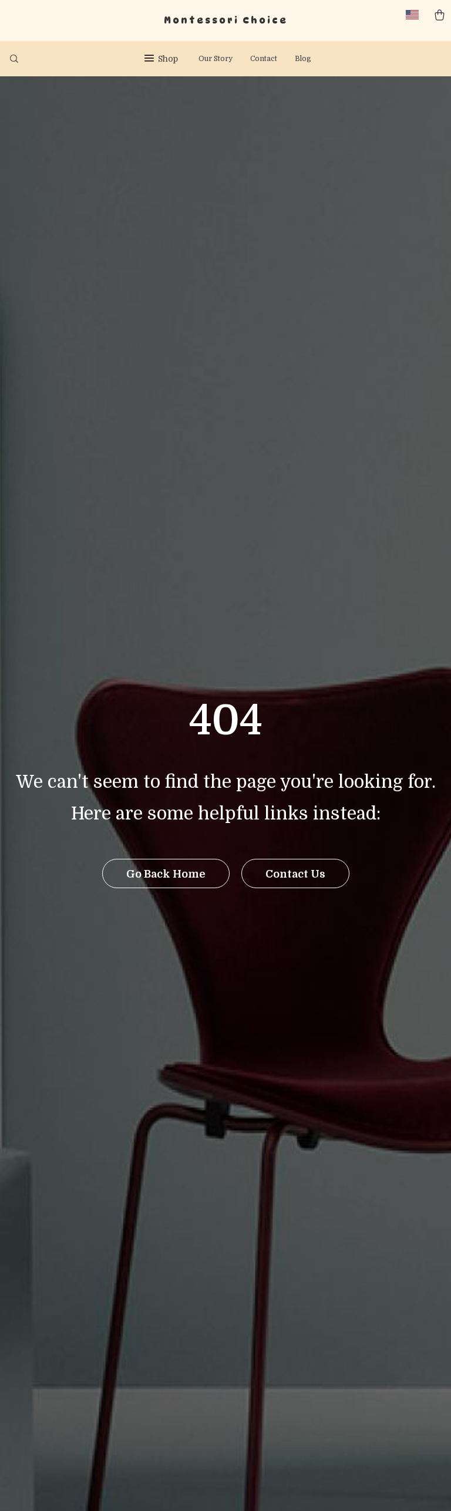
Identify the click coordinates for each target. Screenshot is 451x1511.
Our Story (215, 59)
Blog (303, 59)
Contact (263, 59)
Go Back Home (166, 874)
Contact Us (295, 874)
